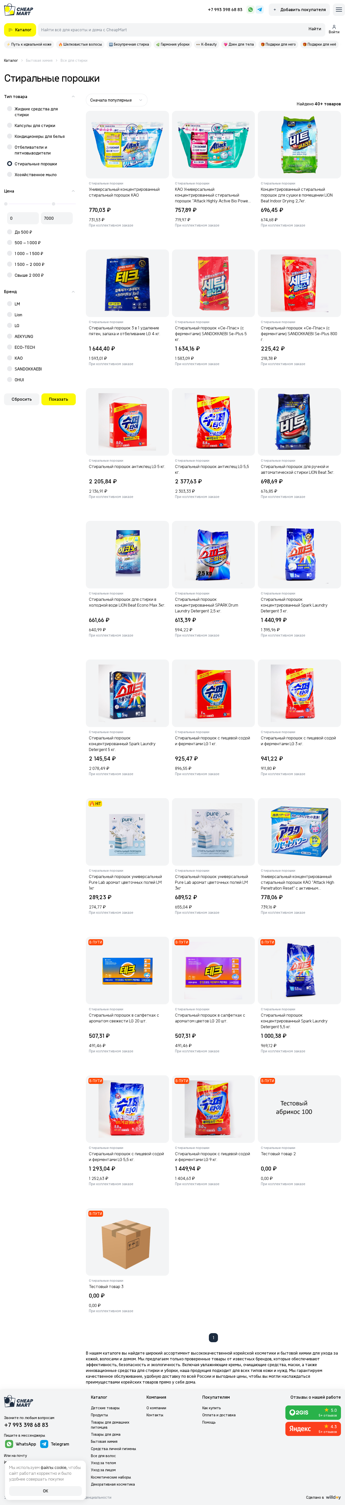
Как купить (211, 1408)
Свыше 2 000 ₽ (29, 275)
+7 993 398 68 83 (225, 9)
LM (17, 304)
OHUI (19, 380)
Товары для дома (105, 1434)
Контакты (154, 1415)
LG (17, 325)
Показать (58, 399)
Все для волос (103, 1456)
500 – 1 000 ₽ (28, 242)
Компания (156, 1397)
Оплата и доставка (219, 1415)
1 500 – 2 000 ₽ (29, 264)
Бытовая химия (104, 1441)
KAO (19, 358)
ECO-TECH (25, 347)
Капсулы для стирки (35, 125)
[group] (29, 44)
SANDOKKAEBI (28, 369)
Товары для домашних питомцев (110, 1424)
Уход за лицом (103, 1470)
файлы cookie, (54, 1467)
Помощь (209, 1422)
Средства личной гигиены (113, 1449)
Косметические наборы (111, 1477)
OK (45, 1491)
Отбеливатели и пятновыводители (33, 150)
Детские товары (105, 1408)
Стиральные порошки (36, 164)
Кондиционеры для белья (40, 136)
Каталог (99, 1397)
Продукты (99, 1415)
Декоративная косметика (113, 1484)
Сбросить (22, 399)
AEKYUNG (24, 336)
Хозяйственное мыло (36, 174)
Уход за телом (103, 1463)
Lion (18, 314)
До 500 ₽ (23, 232)
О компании (156, 1408)
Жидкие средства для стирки (36, 112)
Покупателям (216, 1397)
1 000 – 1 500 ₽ (29, 253)
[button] (315, 30)
